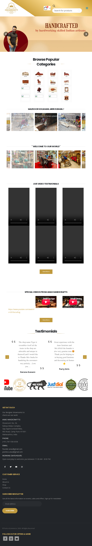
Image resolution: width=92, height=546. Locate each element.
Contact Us (6, 488)
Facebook (5, 466)
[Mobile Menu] (87, 8)
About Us (5, 482)
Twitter (10, 466)
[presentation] (8, 122)
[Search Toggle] (54, 5)
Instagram (22, 466)
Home (4, 479)
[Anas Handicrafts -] (11, 8)
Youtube (16, 466)
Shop (4, 485)
